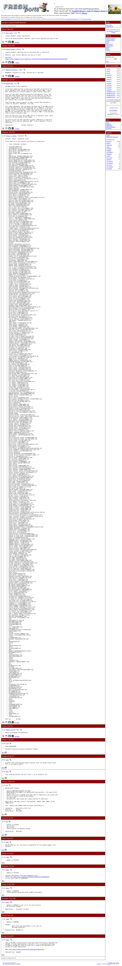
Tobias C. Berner (11, 136)
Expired (108, 156)
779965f (17, 62)
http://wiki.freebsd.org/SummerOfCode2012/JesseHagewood (31, 876)
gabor (7, 857)
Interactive (109, 159)
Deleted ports (109, 125)
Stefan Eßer (9, 83)
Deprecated (109, 145)
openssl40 (109, 87)
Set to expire (109, 157)
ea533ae (17, 42)
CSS (114, 962)
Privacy (108, 47)
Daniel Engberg (10, 49)
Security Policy (109, 45)
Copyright (99, 963)
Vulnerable (109, 154)
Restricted (109, 150)
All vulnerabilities (113, 110)
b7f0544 (17, 129)
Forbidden (109, 148)
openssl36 (109, 83)
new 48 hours (110, 163)
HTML (111, 962)
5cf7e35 (17, 722)
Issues (107, 41)
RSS (118, 962)
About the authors (110, 40)
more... (108, 61)
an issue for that (87, 19)
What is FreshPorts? (111, 38)
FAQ (107, 43)
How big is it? (109, 44)
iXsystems (116, 31)
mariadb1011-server (111, 91)
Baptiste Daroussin (12, 69)
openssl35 (109, 79)
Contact (108, 50)
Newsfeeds (108, 128)
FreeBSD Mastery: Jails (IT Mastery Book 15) (90, 11)
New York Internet (110, 31)
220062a (17, 76)
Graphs (108, 135)
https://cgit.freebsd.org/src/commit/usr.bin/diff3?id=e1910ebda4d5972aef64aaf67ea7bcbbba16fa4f (36, 59)
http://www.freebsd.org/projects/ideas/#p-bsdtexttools (26, 949)
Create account (109, 26)
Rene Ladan (9, 33)
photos (84, 13)
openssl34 (109, 75)
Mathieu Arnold (10, 730)
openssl (108, 71)
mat (7, 785)
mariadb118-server (111, 95)
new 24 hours (110, 161)
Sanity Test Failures (110, 127)
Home (107, 122)
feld (7, 743)
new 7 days (109, 165)
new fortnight (110, 166)
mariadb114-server (111, 93)
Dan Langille (108, 963)
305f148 (17, 736)
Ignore (108, 147)
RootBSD (113, 32)
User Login (109, 25)
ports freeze (8, 19)
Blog (107, 48)
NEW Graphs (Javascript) (112, 137)
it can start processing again (71, 19)
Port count (109, 141)
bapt (7, 760)
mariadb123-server (111, 97)
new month (109, 168)
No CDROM (110, 152)
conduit (108, 69)
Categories (108, 124)
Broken (108, 143)
